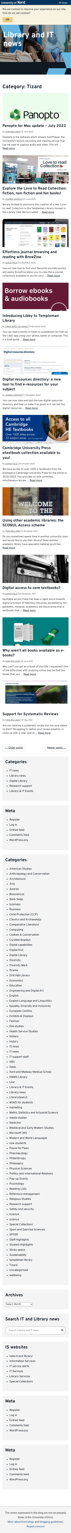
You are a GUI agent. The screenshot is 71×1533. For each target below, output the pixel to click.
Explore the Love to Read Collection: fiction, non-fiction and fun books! (34, 191)
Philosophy (16, 1163)
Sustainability (17, 1255)
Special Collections (21, 1224)
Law (12, 1082)
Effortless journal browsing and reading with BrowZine (29, 254)
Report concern (36, 1526)
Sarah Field (11, 263)
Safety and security (21, 1209)
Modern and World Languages (28, 1138)
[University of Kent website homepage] (14, 2)
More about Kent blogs (21, 1521)
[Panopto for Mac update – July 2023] (35, 115)
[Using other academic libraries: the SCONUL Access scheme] (35, 512)
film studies (16, 1026)
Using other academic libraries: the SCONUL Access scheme (33, 523)
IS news (14, 1047)
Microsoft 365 (18, 1133)
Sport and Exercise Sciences (27, 1230)
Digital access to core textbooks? (31, 588)
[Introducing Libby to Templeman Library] (35, 301)
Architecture (17, 879)
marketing (15, 1107)
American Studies (20, 869)
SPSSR (13, 1235)
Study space (17, 1250)
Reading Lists (17, 1189)
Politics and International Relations (31, 1174)
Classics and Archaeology (25, 919)
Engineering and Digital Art (26, 991)
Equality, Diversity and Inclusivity (30, 1006)
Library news (17, 776)
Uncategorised (18, 1270)
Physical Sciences (20, 1169)
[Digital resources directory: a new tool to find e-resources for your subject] (35, 363)
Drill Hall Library (19, 975)
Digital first (16, 950)
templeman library (20, 1260)
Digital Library (18, 781)
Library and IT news (28, 39)
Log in (13, 825)
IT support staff (19, 1057)
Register (14, 820)
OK (7, 19)
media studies (18, 1118)
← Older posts (14, 748)
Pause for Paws (19, 1148)
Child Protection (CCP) (23, 914)
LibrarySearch (18, 1097)
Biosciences (16, 894)
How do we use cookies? (16, 13)
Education (15, 986)
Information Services (22, 1361)
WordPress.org (18, 840)
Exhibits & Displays (21, 1016)
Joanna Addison (13, 199)
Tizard (13, 1265)
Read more (8, 148)
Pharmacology (18, 1153)
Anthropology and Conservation (29, 874)
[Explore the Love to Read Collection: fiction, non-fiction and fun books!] (35, 177)
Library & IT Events (21, 791)
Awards (14, 889)
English (14, 996)
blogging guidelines (51, 1521)
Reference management (24, 1194)
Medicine (15, 1123)
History (13, 1036)
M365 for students (21, 1102)
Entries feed (16, 830)
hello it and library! (21, 1356)
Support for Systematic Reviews (30, 714)
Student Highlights (21, 1245)
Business (15, 909)
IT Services (16, 1371)
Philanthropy (17, 1158)
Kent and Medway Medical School (30, 1072)
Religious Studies (20, 1199)
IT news (14, 771)
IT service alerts (19, 1366)
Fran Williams (12, 132)
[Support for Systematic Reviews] (35, 693)
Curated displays (20, 940)
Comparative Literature (24, 925)
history (13, 1042)
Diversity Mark (18, 965)
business (14, 904)
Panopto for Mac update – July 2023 (34, 126)
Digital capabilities (20, 945)
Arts (12, 884)
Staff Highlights (19, 1240)
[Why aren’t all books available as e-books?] (35, 638)
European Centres (20, 1011)
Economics (16, 981)
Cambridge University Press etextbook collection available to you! (31, 453)
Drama (13, 970)
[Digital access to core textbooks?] (35, 572)
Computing (16, 930)
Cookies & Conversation (24, 935)
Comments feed (19, 835)
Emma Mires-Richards (16, 326)
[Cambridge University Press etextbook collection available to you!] (35, 433)
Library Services (19, 1376)
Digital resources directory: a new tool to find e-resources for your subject (31, 384)
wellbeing (15, 1275)
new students (17, 1143)
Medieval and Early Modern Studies (31, 1128)
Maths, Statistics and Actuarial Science (33, 1113)
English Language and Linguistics (30, 1001)
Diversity (15, 960)
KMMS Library (18, 1077)
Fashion (14, 1021)
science (14, 1214)
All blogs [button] (63, 2)
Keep (12, 1067)
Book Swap (16, 899)
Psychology (16, 1184)
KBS (12, 1062)
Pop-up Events (18, 1179)
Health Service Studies (23, 1031)
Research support (20, 786)
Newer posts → (56, 748)
